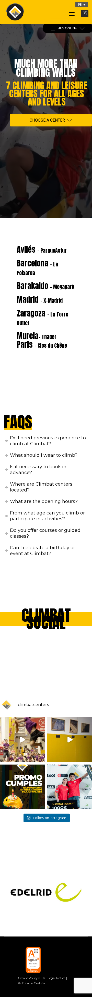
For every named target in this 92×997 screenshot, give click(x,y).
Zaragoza (42, 317)
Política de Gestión (31, 983)
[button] (81, 4)
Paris (42, 344)
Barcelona (37, 267)
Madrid (40, 299)
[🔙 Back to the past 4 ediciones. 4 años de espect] (69, 787)
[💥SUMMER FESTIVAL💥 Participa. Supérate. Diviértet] (22, 739)
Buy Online (67, 28)
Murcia (36, 336)
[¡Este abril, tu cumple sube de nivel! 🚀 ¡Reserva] (22, 787)
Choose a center (47, 120)
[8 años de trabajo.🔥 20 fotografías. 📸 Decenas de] (69, 739)
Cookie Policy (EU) (31, 978)
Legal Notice (56, 978)
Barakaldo (45, 285)
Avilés (42, 249)
